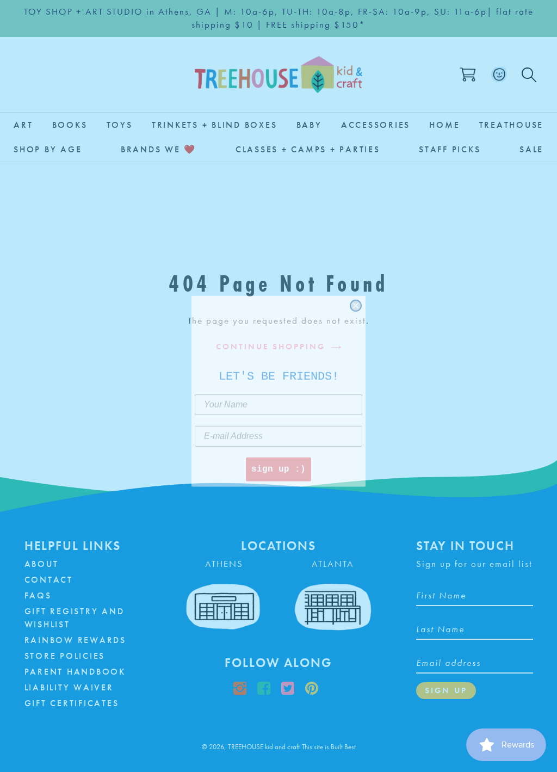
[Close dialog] (355, 300)
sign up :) (278, 464)
